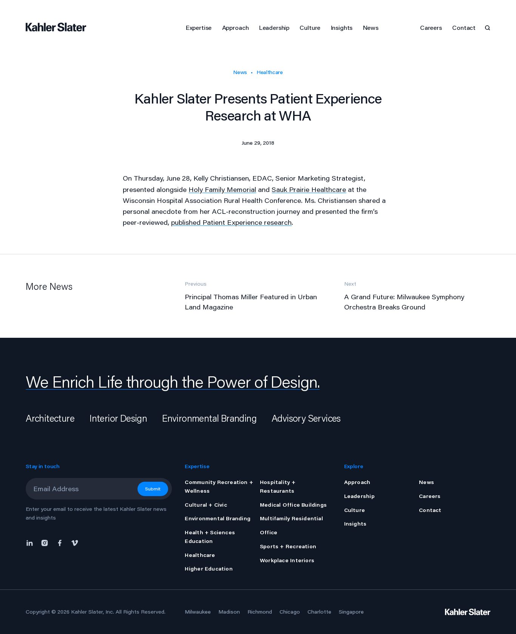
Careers (431, 27)
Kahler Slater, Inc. (92, 611)
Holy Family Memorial (222, 189)
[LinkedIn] (31, 542)
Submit (153, 489)
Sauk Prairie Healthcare (309, 189)
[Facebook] (59, 542)
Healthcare (269, 72)
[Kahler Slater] (60, 27)
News (240, 72)
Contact (464, 27)
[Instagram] (44, 542)
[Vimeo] (74, 542)
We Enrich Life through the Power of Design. (173, 381)
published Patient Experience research (231, 222)
